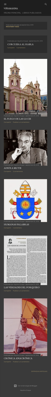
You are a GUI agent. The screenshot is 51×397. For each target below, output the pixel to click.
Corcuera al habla (20, 44)
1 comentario (20, 48)
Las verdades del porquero (22, 287)
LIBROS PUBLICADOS (31, 13)
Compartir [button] (11, 48)
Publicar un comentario (21, 122)
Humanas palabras (16, 224)
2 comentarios (18, 171)
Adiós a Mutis (12, 168)
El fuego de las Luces (17, 118)
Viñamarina (11, 8)
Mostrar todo (12, 27)
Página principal (12, 13)
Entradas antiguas (39, 371)
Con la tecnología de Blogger (27, 386)
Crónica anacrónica (18, 358)
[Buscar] (45, 3)
